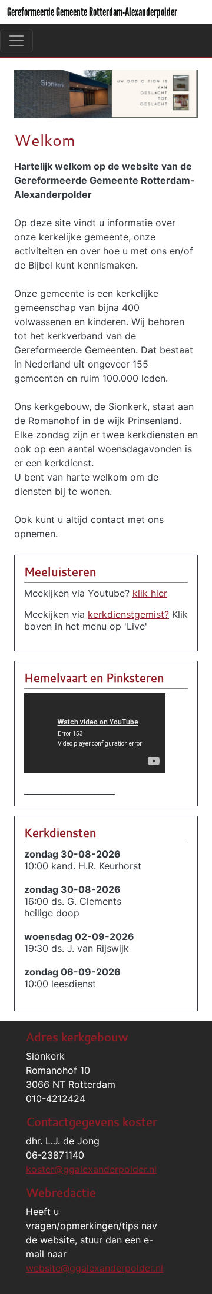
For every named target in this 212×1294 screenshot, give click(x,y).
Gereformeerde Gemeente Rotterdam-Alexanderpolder (92, 12)
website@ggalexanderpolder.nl (94, 1268)
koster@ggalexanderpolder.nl (91, 1169)
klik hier (149, 593)
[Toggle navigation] (16, 40)
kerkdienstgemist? (128, 614)
